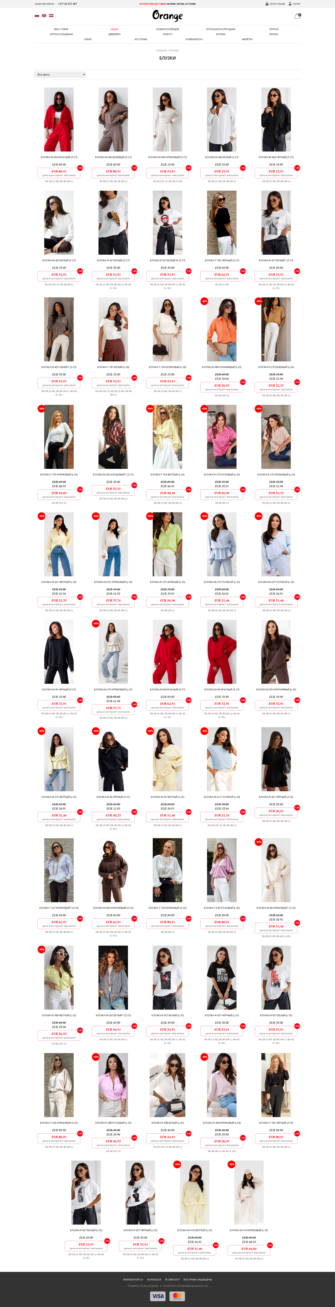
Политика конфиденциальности (185, 1286)
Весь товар (61, 29)
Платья (273, 29)
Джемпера (114, 34)
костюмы (141, 39)
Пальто (167, 34)
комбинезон (194, 39)
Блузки (220, 34)
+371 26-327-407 (67, 3)
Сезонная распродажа (220, 29)
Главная (161, 50)
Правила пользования (143, 1286)
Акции (114, 29)
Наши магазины (44, 3)
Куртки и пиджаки (61, 34)
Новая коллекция (167, 29)
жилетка (247, 39)
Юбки (88, 39)
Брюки (273, 34)
